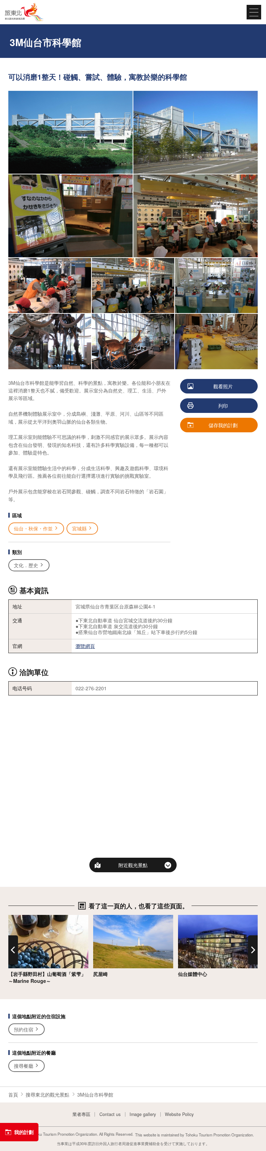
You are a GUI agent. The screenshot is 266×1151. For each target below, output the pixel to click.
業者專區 (81, 1114)
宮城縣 (79, 528)
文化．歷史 (26, 565)
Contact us (110, 1114)
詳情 (13, 918)
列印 (223, 405)
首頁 (13, 1094)
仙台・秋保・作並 (33, 528)
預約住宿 (23, 1029)
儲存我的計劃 (223, 425)
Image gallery (143, 1114)
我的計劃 (24, 1131)
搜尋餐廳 (23, 1065)
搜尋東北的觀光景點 (47, 1094)
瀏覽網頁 (85, 645)
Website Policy (179, 1114)
